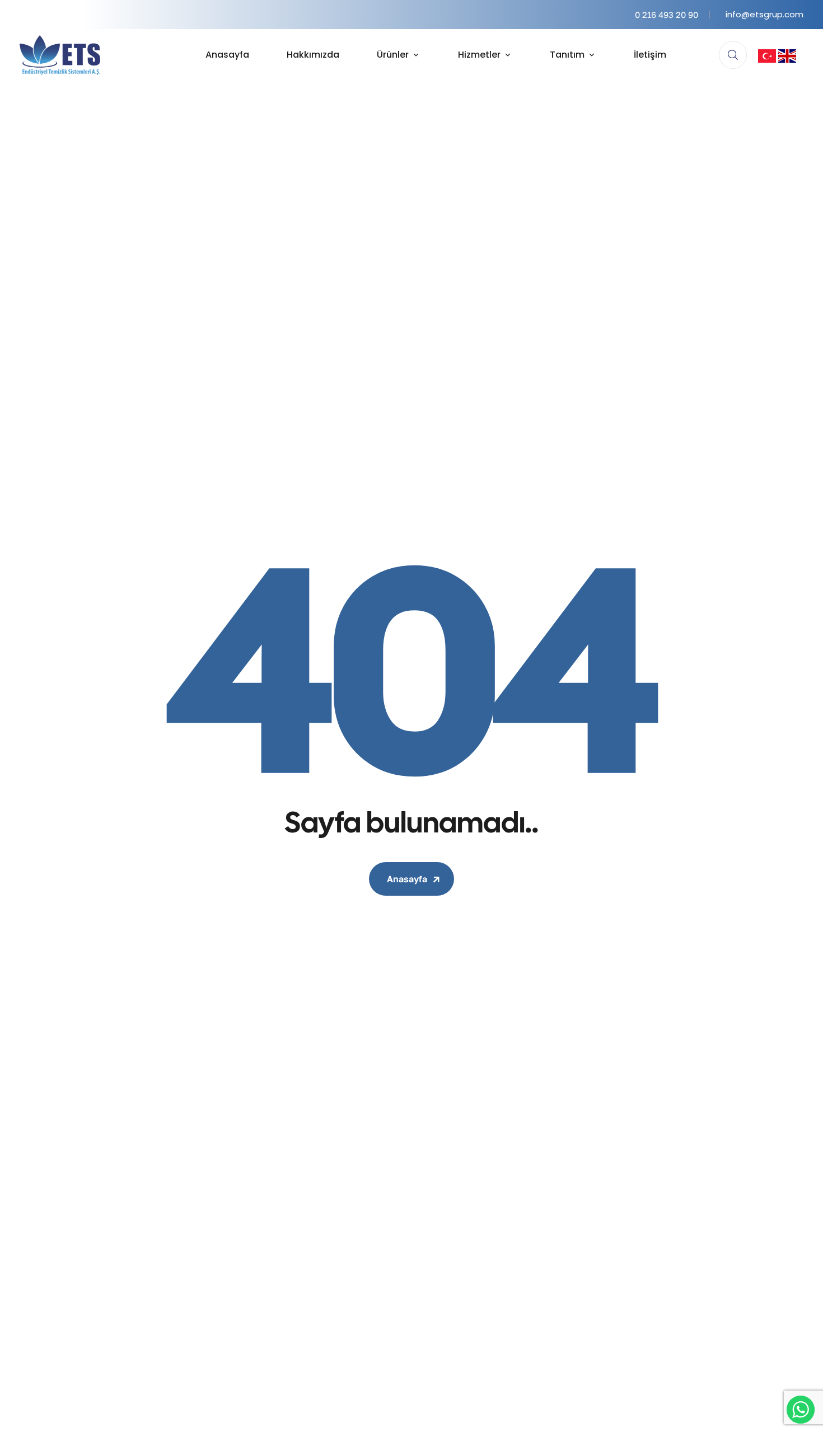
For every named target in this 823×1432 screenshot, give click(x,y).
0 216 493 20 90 (666, 15)
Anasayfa (407, 879)
